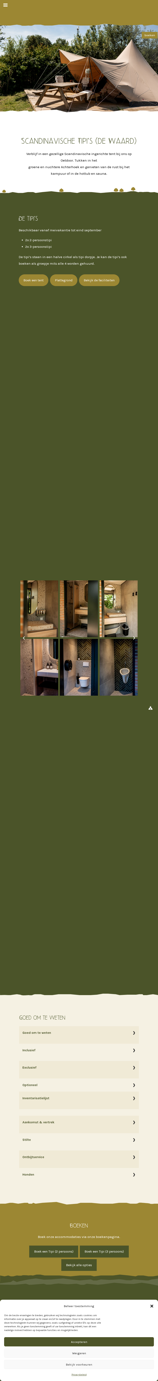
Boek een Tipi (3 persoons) (104, 1251)
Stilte (26, 1140)
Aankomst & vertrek (38, 1122)
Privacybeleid (79, 1374)
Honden (28, 1174)
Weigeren (79, 1353)
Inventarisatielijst (35, 1098)
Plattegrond (64, 280)
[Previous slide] (24, 638)
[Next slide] (134, 638)
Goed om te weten (36, 1033)
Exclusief (29, 1067)
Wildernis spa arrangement (73, 1091)
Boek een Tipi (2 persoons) (53, 1251)
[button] (152, 1306)
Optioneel (29, 1085)
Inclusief (28, 1050)
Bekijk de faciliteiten (99, 280)
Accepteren (79, 1342)
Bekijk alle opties (79, 1265)
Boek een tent (33, 280)
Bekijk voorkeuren (79, 1364)
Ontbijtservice (33, 1157)
